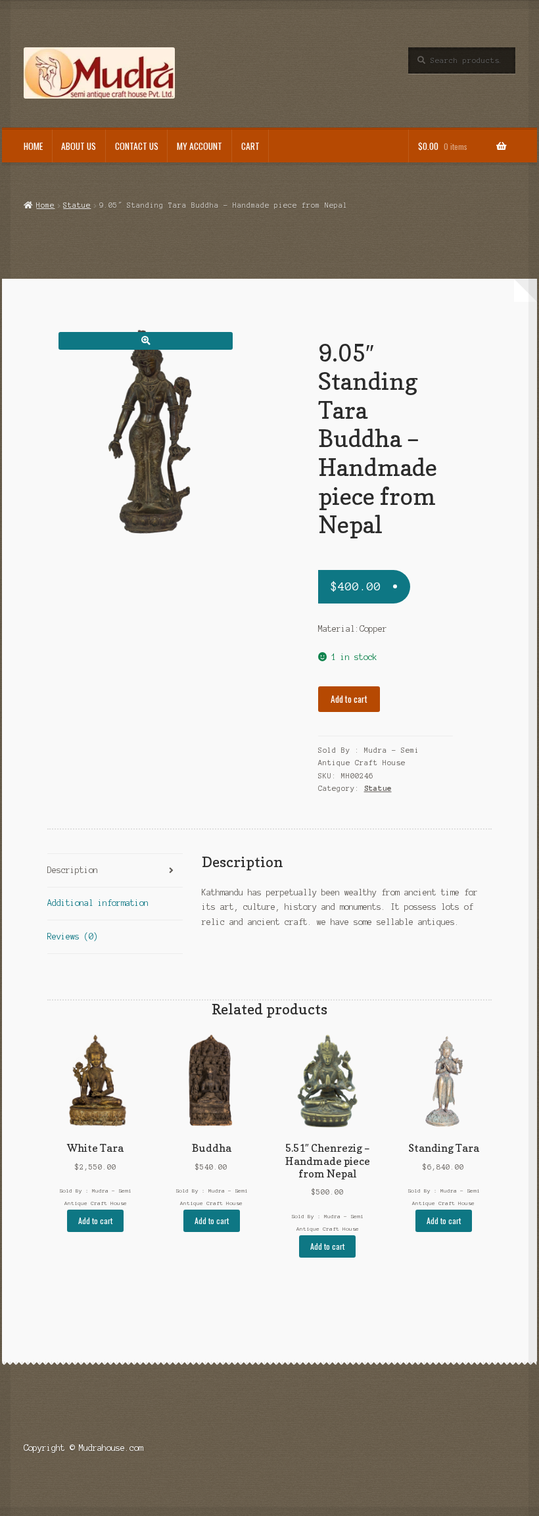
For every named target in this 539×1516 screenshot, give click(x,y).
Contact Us (136, 146)
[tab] (115, 871)
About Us (78, 146)
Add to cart (349, 698)
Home (33, 146)
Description (72, 870)
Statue (77, 205)
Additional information (98, 903)
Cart (250, 146)
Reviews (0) (72, 936)
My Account (199, 146)
